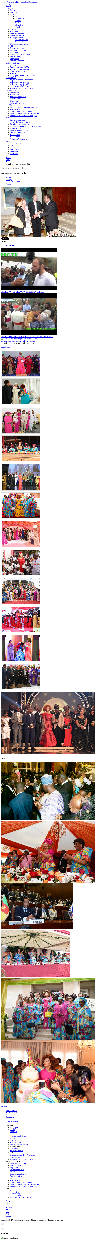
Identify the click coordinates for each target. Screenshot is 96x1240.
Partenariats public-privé (19, 130)
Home (8, 1201)
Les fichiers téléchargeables (20, 1197)
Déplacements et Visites (19, 44)
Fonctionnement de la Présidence (22, 1155)
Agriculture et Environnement (21, 111)
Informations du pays (18, 1163)
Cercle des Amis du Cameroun (21, 69)
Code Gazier (15, 137)
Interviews (14, 12)
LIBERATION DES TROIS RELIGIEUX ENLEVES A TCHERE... (27, 337)
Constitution (14, 95)
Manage (9, 180)
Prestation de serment (18, 61)
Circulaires (19, 25)
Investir (8, 118)
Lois (16, 16)
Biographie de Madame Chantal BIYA (24, 76)
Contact (8, 1216)
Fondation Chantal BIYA (19, 67)
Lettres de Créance (17, 35)
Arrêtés (17, 23)
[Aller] (23, 168)
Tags (7, 1205)
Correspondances (16, 38)
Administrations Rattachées (20, 84)
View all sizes (15, 182)
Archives (9, 1207)
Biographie (14, 52)
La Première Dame (13, 63)
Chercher (9, 1203)
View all (4, 1106)
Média (8, 141)
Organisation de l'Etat (18, 97)
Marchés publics (16, 128)
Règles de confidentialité (15, 1214)
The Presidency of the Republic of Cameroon (20, 2)
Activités (13, 65)
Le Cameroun (11, 90)
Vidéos (12, 147)
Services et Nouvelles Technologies (23, 116)
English (8, 6)
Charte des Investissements (20, 122)
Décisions (18, 27)
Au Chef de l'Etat (21, 42)
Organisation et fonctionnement (21, 80)
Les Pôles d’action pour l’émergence (23, 107)
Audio (12, 145)
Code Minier (15, 135)
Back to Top (5, 347)
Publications (14, 152)
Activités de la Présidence (19, 86)
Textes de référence (17, 133)
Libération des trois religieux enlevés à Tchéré (18, 341)
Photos (8, 162)
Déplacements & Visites (19, 1144)
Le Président (10, 46)
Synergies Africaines (18, 71)
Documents (14, 149)
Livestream (14, 154)
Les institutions (15, 99)
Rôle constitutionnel (17, 48)
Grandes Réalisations (18, 1136)
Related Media (11, 245)
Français (9, 4)
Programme (14, 59)
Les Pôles (9, 105)
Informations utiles (17, 103)
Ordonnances (20, 19)
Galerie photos (15, 143)
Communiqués (15, 31)
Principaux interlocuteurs (19, 124)
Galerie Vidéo (15, 1193)
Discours (13, 10)
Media (8, 160)
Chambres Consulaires (18, 139)
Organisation (15, 1157)
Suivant (8, 184)
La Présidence (11, 78)
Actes (12, 14)
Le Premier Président (18, 50)
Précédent (9, 178)
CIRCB (13, 73)
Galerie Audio (15, 1195)
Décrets (18, 21)
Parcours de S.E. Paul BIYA (20, 54)
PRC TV (9, 1210)
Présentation (14, 92)
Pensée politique (16, 57)
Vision (12, 1130)
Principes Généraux (17, 120)
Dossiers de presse (17, 33)
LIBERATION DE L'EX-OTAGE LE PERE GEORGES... (23, 292)
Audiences (14, 29)
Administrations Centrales (19, 82)
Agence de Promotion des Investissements (25, 126)
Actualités (9, 8)
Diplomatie (14, 101)
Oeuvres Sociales (16, 1151)
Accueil (8, 158)
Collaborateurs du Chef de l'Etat (22, 88)
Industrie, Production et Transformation (24, 114)
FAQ (7, 1212)
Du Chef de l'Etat (21, 40)
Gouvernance (15, 109)
